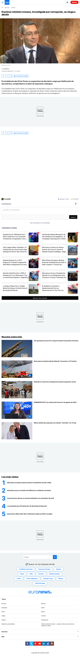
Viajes (3, 616)
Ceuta (19, 578)
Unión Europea (40, 583)
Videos (4, 620)
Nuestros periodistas (8, 624)
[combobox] (40, 557)
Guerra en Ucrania (44, 569)
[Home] (2, 7)
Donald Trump (48, 578)
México (60, 578)
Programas (44, 620)
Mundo (13, 7)
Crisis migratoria (32, 578)
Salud (43, 611)
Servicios (5, 631)
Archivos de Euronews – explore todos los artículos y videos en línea (58, 624)
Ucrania (41, 574)
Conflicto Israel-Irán (26, 569)
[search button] (55, 557)
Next (3, 611)
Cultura (43, 616)
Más (3, 636)
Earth (42, 607)
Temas (4, 599)
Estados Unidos (54, 574)
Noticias (7, 7)
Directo (74, 2)
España (58, 569)
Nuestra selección (12, 337)
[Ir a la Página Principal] (7, 2)
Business (4, 607)
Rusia (22, 574)
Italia (31, 574)
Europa (4, 603)
